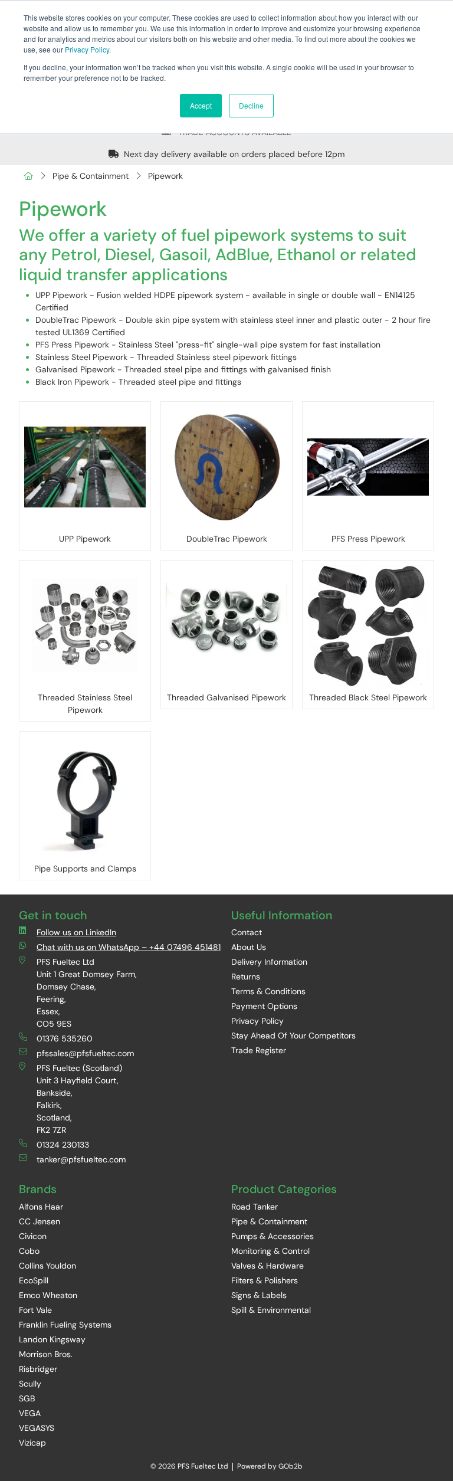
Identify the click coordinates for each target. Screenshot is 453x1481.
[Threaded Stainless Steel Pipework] (85, 626)
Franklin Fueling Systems (65, 1324)
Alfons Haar (41, 1206)
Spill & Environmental (271, 1310)
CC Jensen (39, 1221)
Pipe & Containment (90, 176)
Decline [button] (251, 105)
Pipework (165, 176)
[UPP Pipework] (85, 467)
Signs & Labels (259, 1295)
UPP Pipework (85, 538)
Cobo (29, 1251)
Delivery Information (269, 961)
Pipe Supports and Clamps (85, 868)
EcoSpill (33, 1280)
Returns (245, 976)
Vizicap (32, 1442)
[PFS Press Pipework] (368, 467)
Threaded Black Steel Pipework (368, 697)
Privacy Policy (87, 49)
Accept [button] (201, 105)
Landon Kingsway (52, 1339)
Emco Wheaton (48, 1295)
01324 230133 (63, 1144)
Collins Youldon (47, 1265)
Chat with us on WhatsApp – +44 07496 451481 (129, 947)
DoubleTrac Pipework (226, 538)
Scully (30, 1383)
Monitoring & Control (270, 1251)
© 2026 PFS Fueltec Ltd (189, 1466)
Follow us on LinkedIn (76, 932)
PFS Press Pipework (368, 538)
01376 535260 (65, 1038)
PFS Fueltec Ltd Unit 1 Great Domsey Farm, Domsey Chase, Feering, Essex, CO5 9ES (87, 992)
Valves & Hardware (267, 1265)
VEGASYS (36, 1428)
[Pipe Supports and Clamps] (85, 797)
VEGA (30, 1413)
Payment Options (264, 1006)
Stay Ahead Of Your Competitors (293, 1035)
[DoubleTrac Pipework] (226, 467)
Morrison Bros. (46, 1354)
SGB (27, 1398)
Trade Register (258, 1050)
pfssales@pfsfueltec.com (85, 1053)
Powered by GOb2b (270, 1466)
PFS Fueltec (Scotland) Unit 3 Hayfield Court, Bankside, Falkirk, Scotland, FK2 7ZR (79, 1099)
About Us (248, 947)
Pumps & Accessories (272, 1236)
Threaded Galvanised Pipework (226, 697)
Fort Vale (35, 1310)
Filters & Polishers (264, 1280)
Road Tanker (254, 1206)
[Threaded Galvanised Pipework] (226, 626)
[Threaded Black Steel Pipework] (368, 626)
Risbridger (38, 1369)
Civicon (33, 1236)
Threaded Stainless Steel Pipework (85, 703)
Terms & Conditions (268, 991)
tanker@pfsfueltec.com (81, 1159)
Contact (246, 932)
